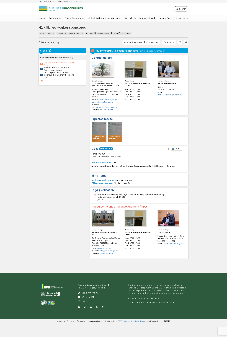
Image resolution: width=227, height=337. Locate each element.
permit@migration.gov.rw (103, 102)
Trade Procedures (74, 18)
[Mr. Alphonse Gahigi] (169, 69)
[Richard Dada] (169, 218)
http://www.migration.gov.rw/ (104, 107)
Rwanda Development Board (140, 18)
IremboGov (165, 18)
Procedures (55, 18)
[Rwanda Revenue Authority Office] (136, 69)
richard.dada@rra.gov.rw (174, 243)
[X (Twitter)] (85, 307)
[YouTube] (91, 307)
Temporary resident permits (70, 33)
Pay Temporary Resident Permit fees (59, 63)
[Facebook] (79, 307)
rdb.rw (85, 301)
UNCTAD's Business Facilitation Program (131, 321)
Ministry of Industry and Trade (143, 298)
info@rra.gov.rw (104, 248)
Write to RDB (88, 297)
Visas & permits (47, 33)
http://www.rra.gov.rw (109, 251)
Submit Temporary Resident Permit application (57, 68)
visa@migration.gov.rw (107, 99)
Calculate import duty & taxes (104, 18)
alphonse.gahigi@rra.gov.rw (170, 94)
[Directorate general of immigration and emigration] (103, 69)
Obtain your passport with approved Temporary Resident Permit (59, 75)
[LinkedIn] (103, 307)
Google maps (107, 110)
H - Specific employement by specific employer (108, 33)
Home (42, 18)
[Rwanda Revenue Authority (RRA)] (103, 218)
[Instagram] (97, 307)
